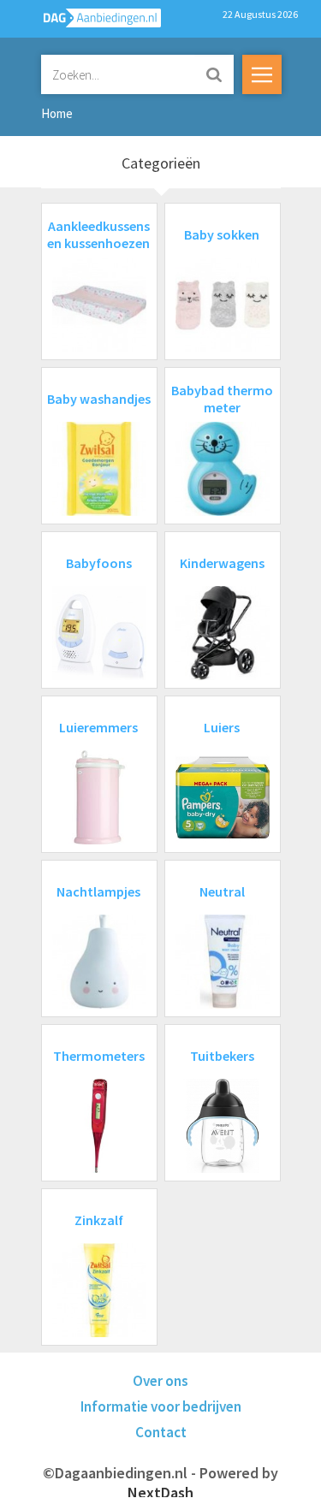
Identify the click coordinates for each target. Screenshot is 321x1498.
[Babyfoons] (99, 674)
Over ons (160, 1380)
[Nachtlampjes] (99, 1003)
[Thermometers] (99, 1167)
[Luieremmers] (99, 839)
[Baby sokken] (222, 346)
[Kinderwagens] (222, 674)
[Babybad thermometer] (222, 510)
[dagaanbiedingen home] (92, 22)
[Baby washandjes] (99, 510)
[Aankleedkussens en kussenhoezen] (99, 346)
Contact (161, 1432)
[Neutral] (222, 1003)
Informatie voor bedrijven (160, 1406)
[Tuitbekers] (222, 1167)
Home (57, 113)
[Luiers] (222, 839)
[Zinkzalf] (99, 1331)
